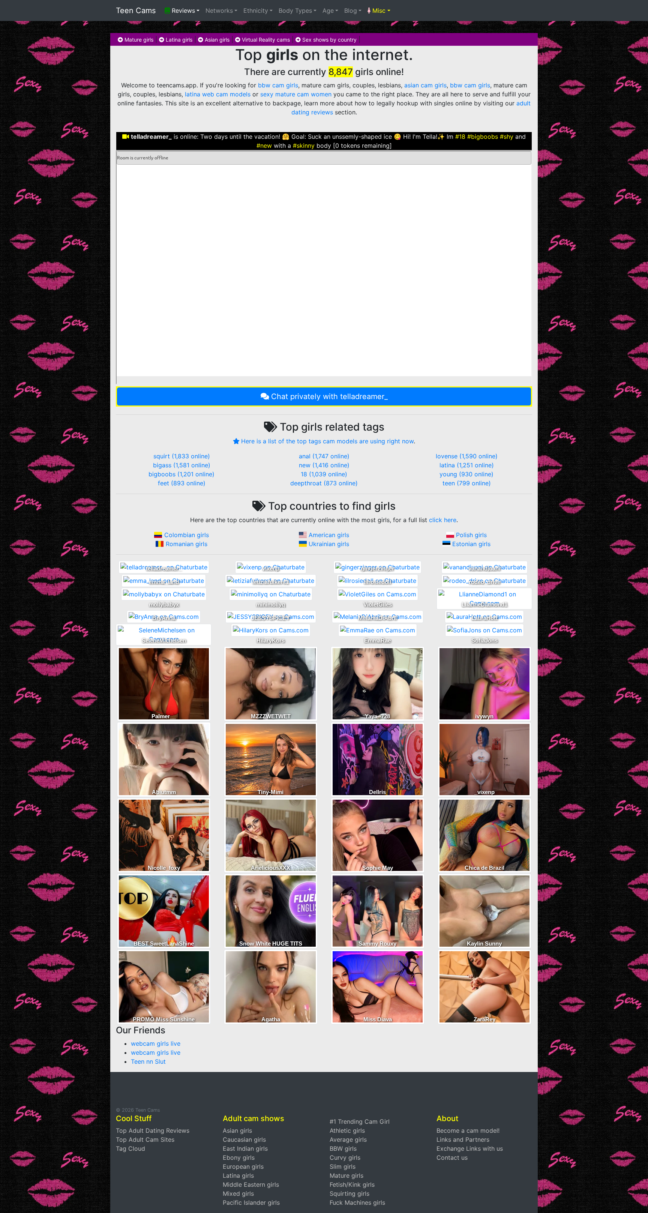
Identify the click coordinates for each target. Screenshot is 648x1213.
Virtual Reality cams (265, 39)
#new (264, 145)
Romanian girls (186, 544)
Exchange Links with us (469, 1148)
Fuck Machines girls (357, 1202)
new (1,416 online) (324, 465)
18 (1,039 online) (324, 474)
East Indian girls (245, 1148)
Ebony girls (239, 1157)
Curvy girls (345, 1157)
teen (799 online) (466, 483)
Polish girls (471, 535)
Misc (378, 10)
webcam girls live (155, 1043)
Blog (350, 10)
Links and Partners (462, 1139)
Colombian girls (186, 535)
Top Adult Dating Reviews (152, 1130)
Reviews (182, 10)
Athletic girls (347, 1130)
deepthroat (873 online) (324, 483)
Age (328, 10)
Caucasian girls (244, 1139)
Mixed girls (238, 1193)
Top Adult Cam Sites (145, 1139)
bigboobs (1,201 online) (181, 474)
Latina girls (178, 39)
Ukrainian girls (329, 544)
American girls (329, 535)
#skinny (304, 145)
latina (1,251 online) (467, 465)
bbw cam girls (278, 85)
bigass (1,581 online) (181, 465)
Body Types (295, 10)
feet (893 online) (182, 483)
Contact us (452, 1157)
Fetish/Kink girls (352, 1184)
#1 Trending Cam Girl (360, 1121)
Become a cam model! (468, 1130)
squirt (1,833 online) (181, 456)
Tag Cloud (130, 1148)
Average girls (348, 1139)
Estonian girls (471, 544)
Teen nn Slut (148, 1061)
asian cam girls (425, 85)
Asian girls (216, 39)
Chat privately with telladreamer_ (329, 396)
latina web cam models (217, 94)
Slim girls (343, 1166)
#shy (506, 136)
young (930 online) (467, 474)
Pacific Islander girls (251, 1202)
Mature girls (138, 39)
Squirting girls (349, 1193)
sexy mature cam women (296, 94)
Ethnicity (255, 10)
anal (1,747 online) (324, 456)
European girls (243, 1166)
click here (442, 520)
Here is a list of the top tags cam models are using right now (327, 441)
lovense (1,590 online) (467, 456)
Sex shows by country (329, 39)
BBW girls (343, 1148)
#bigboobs (482, 136)
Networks (219, 10)
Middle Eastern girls (251, 1184)
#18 (460, 136)
